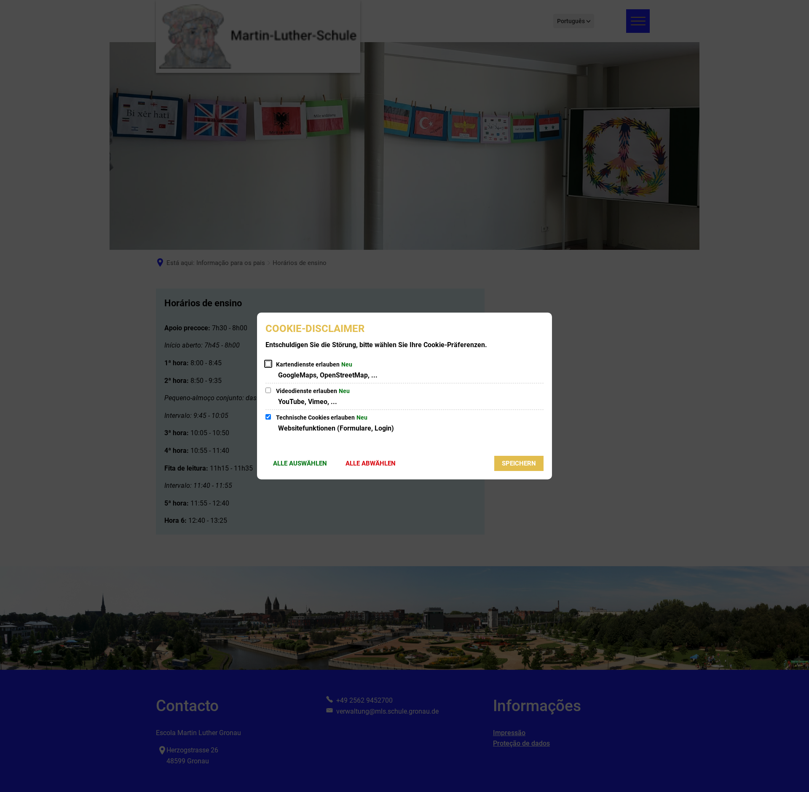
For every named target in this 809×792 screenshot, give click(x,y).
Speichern (519, 463)
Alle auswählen (300, 463)
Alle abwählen (371, 463)
